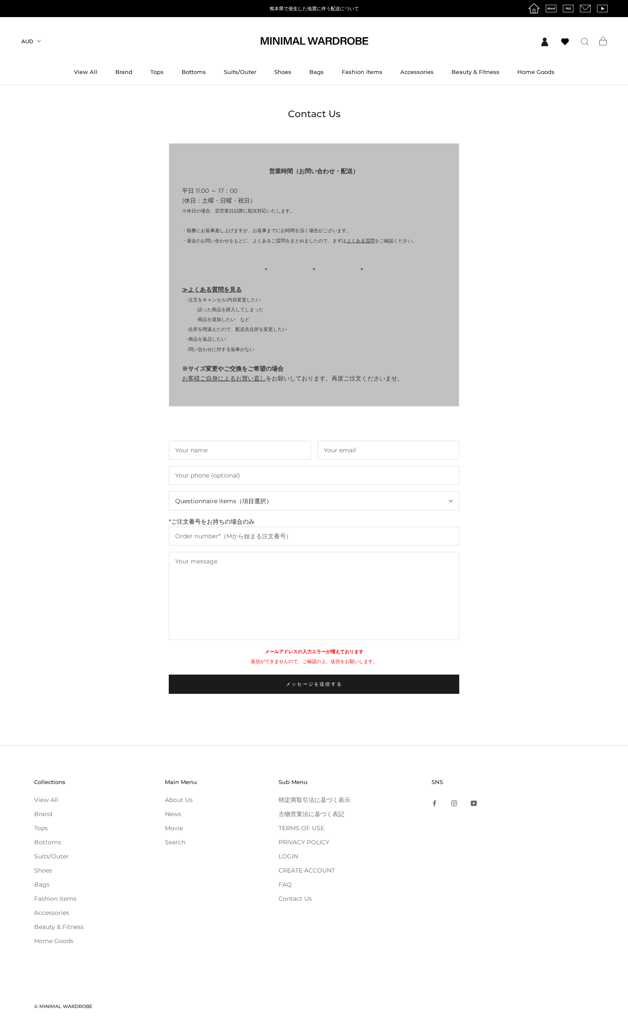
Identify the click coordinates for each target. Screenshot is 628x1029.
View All (85, 71)
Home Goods (536, 71)
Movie (174, 828)
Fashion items (362, 71)
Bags (316, 71)
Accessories (417, 71)
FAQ (285, 884)
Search (175, 842)
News (173, 814)
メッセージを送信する (314, 684)
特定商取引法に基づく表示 (314, 800)
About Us (179, 800)
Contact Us (295, 898)
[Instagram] (454, 803)
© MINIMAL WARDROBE (63, 1006)
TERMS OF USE (301, 828)
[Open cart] (603, 41)
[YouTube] (474, 803)
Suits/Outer (240, 71)
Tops (157, 71)
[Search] (585, 41)
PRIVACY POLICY (304, 842)
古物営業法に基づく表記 (311, 814)
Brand (123, 71)
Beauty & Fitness (475, 71)
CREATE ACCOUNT (307, 870)
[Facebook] (434, 803)
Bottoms (194, 71)
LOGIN (288, 856)
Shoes (282, 71)
